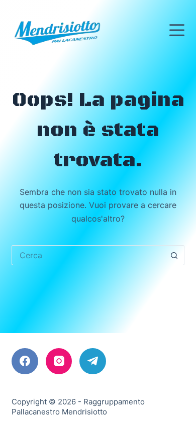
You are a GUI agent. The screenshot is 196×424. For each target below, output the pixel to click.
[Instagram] (59, 361)
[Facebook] (25, 361)
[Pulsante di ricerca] (174, 255)
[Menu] (176, 30)
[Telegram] (92, 361)
